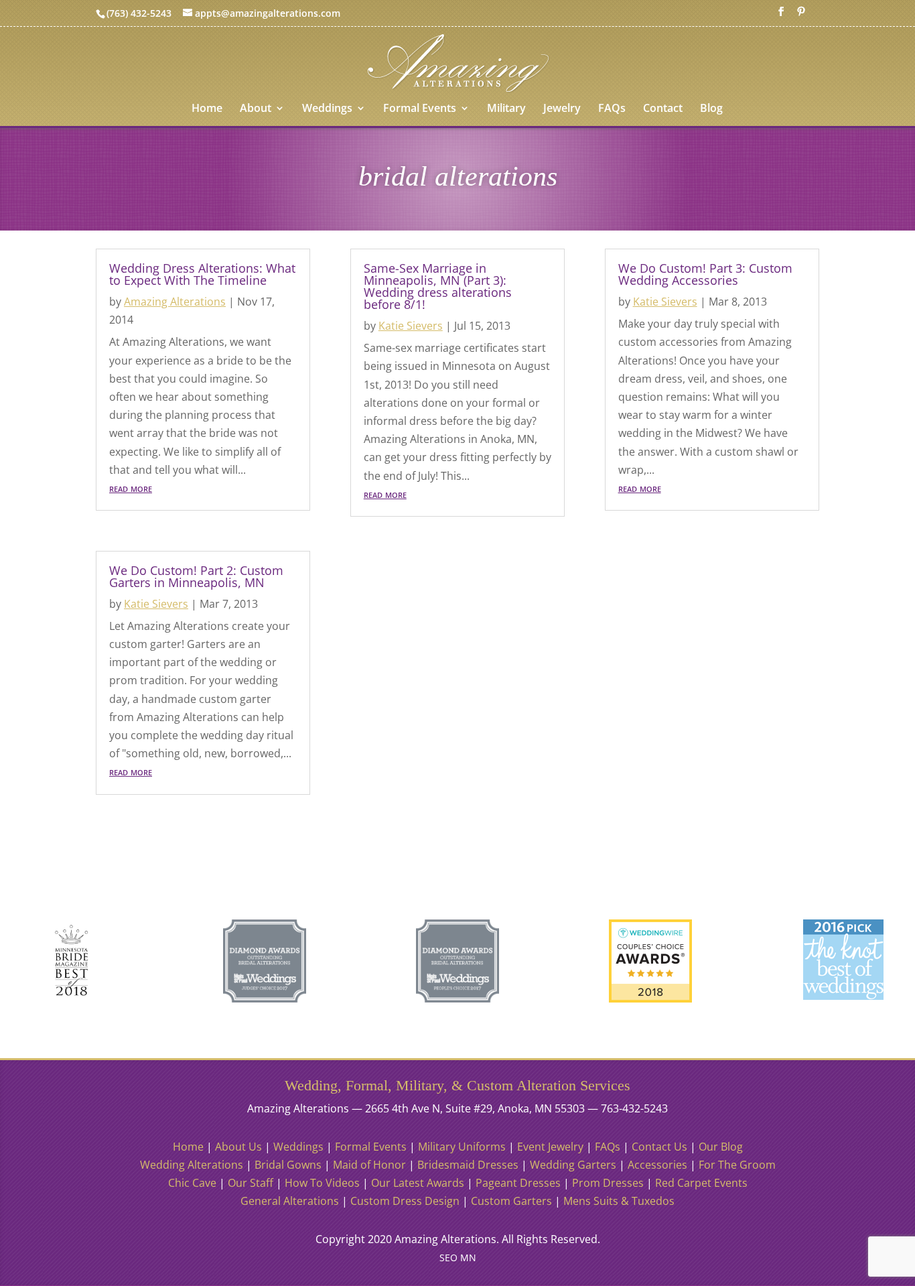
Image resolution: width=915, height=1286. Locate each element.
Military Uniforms (462, 1146)
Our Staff (250, 1182)
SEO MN (457, 1257)
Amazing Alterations (175, 301)
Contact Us (659, 1146)
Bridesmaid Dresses (467, 1164)
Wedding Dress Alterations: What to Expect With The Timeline (202, 274)
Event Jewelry (550, 1146)
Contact (663, 109)
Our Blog (721, 1146)
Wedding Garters (573, 1164)
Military (506, 109)
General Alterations (289, 1201)
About (255, 109)
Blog (711, 109)
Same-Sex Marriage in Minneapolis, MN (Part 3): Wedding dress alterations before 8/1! (438, 286)
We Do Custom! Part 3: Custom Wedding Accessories (705, 274)
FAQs (612, 109)
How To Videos (322, 1182)
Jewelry (562, 109)
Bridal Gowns (288, 1164)
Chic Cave (192, 1182)
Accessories (657, 1164)
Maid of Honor (369, 1164)
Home (207, 109)
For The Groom (737, 1164)
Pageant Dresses (518, 1182)
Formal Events (419, 109)
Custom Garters (511, 1201)
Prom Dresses (608, 1182)
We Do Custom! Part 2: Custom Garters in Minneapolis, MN (196, 576)
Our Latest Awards (417, 1182)
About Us (238, 1146)
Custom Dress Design (405, 1201)
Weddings (327, 109)
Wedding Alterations (191, 1164)
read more (130, 487)
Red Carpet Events (701, 1182)
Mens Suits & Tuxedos (619, 1201)
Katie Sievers (156, 603)
